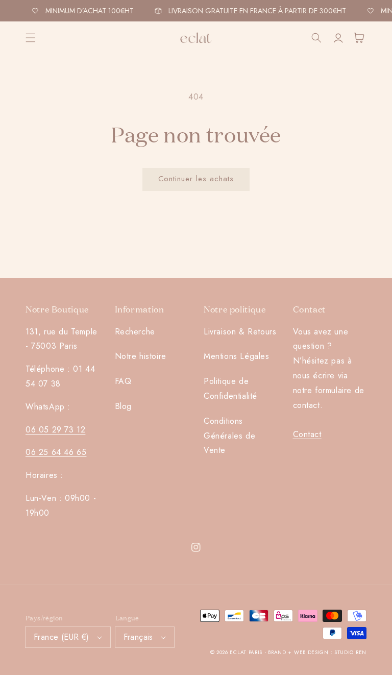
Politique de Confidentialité (230, 388)
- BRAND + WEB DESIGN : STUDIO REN (315, 652)
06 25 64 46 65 (56, 452)
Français (138, 637)
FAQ (123, 381)
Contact (307, 434)
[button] (30, 38)
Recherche (135, 332)
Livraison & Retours (240, 332)
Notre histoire (140, 356)
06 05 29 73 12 (55, 430)
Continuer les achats (196, 178)
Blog (123, 406)
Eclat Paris (246, 652)
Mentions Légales (237, 356)
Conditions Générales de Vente (229, 435)
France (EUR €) (61, 637)
